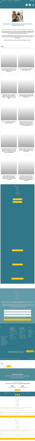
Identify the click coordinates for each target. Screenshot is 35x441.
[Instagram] (31, 359)
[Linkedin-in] (33, 359)
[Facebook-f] (29, 359)
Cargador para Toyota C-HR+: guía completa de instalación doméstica (26, 150)
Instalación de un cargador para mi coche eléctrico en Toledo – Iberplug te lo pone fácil (9, 96)
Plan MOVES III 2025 (13, 350)
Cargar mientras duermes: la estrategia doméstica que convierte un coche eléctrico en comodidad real (26, 123)
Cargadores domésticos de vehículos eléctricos (12, 262)
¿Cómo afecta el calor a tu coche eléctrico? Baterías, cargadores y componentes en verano (9, 177)
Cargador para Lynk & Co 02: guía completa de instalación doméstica (26, 96)
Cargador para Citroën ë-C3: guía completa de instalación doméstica (9, 70)
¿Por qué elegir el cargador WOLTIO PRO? (9, 122)
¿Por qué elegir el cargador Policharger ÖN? (26, 69)
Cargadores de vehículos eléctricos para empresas (12, 276)
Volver (9, 366)
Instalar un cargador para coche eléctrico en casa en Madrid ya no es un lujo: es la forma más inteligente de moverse (26, 178)
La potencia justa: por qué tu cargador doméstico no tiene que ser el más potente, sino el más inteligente (9, 150)
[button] (33, 5)
